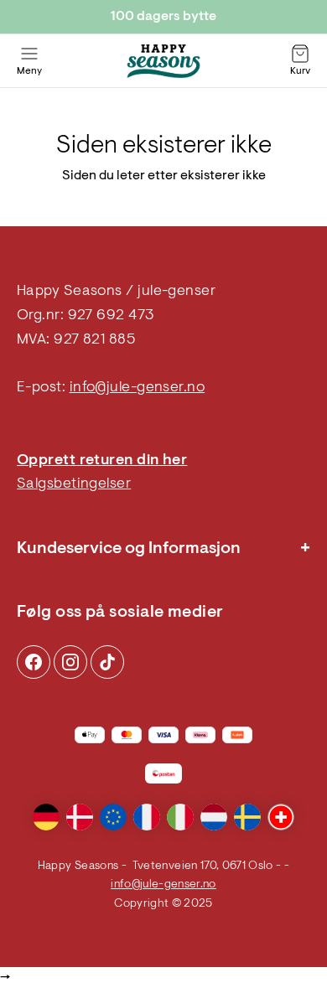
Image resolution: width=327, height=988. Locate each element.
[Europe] (113, 817)
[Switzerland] (280, 817)
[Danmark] (79, 817)
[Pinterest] (70, 662)
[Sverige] (247, 817)
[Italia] (180, 817)
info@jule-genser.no (137, 388)
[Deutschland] (46, 817)
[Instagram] (33, 662)
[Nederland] (213, 817)
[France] (146, 817)
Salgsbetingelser (74, 484)
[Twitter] (107, 662)
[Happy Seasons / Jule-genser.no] (163, 61)
